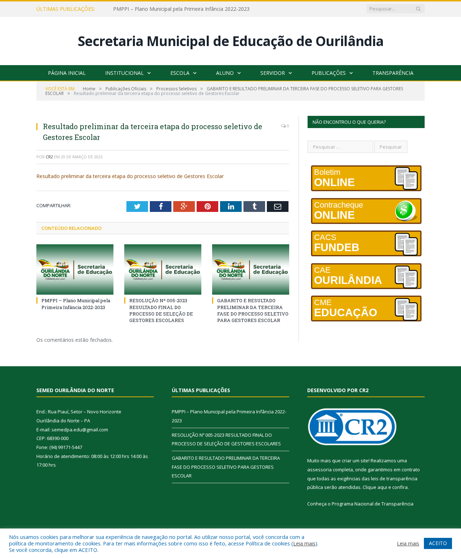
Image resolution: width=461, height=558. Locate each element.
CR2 (49, 156)
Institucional (124, 72)
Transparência (392, 72)
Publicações (329, 72)
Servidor (272, 72)
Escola (179, 72)
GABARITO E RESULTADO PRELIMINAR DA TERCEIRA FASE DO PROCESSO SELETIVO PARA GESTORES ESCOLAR (252, 310)
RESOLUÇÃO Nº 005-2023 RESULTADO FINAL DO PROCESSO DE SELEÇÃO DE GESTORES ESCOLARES (161, 310)
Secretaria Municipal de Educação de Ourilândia (231, 41)
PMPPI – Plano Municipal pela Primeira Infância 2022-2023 (181, 9)
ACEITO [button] (438, 543)
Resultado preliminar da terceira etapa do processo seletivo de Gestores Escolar (130, 176)
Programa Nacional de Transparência (372, 503)
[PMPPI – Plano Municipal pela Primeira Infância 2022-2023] (74, 269)
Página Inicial (67, 72)
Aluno (225, 72)
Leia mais (304, 543)
